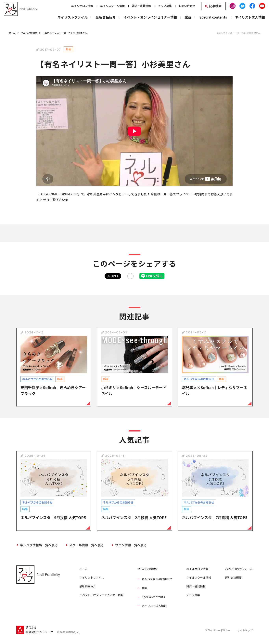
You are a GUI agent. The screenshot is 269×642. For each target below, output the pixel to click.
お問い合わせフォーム (239, 569)
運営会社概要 (233, 577)
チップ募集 (193, 595)
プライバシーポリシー (217, 630)
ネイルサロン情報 (197, 569)
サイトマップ (245, 630)
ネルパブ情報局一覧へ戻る (39, 545)
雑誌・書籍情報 (196, 586)
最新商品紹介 (87, 586)
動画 (144, 588)
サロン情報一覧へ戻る (131, 545)
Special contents (153, 597)
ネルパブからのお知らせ (157, 579)
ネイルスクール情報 (198, 577)
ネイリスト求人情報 (154, 605)
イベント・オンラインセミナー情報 (101, 595)
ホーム (12, 32)
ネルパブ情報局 (29, 32)
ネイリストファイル (91, 577)
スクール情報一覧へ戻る (86, 545)
